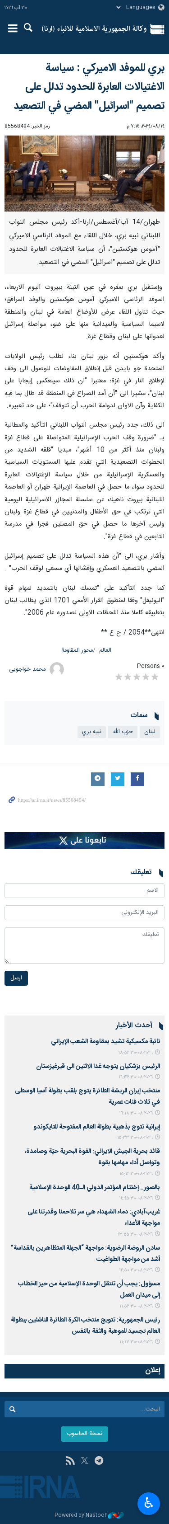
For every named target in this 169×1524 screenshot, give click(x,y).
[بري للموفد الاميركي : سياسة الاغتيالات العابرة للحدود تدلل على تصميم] (84, 173)
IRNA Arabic (94, 29)
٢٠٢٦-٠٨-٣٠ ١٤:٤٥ (136, 1198)
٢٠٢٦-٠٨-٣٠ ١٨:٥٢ (135, 1053)
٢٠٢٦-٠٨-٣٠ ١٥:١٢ (136, 1174)
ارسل (16, 978)
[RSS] (70, 1461)
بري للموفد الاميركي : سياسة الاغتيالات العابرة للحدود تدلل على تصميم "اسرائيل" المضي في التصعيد (89, 87)
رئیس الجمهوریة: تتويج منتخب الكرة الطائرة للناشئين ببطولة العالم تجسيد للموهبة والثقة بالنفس (85, 1326)
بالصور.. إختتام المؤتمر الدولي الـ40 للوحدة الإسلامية (94, 1187)
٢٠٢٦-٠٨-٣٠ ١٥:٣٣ (135, 1138)
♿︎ (148, 1503)
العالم (105, 650)
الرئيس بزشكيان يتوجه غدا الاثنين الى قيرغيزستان (98, 1066)
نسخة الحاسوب (84, 1434)
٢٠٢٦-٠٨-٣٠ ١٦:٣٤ (136, 1077)
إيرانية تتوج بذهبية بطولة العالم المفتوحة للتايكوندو (96, 1127)
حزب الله (123, 732)
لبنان (149, 732)
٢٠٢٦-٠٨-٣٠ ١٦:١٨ (136, 1113)
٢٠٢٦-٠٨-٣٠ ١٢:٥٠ (136, 1270)
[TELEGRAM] (99, 1461)
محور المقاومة (77, 650)
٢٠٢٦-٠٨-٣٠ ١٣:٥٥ (135, 1234)
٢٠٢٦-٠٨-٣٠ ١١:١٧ (136, 1342)
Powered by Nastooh (81, 1515)
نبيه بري (91, 732)
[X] (84, 1461)
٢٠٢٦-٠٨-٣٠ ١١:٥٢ (136, 1306)
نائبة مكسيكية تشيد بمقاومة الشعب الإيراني (105, 1041)
